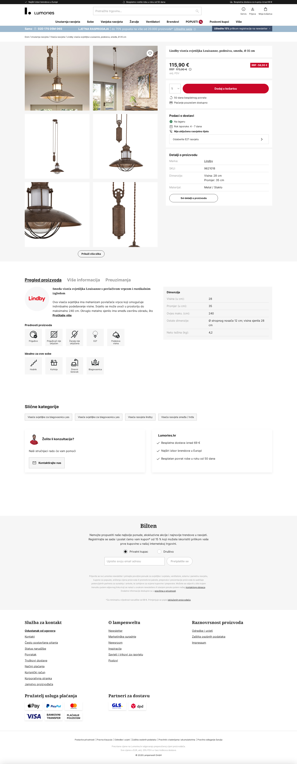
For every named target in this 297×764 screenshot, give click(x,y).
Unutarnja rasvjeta (40, 36)
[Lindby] (37, 299)
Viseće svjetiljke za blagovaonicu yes (48, 417)
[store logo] (39, 11)
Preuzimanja (118, 279)
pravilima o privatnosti (165, 590)
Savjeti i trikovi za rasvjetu (125, 654)
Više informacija (83, 279)
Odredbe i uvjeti (202, 631)
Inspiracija (115, 648)
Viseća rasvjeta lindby (140, 417)
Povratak (30, 654)
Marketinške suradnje (122, 636)
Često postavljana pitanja (41, 642)
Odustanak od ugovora (40, 630)
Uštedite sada (183, 29)
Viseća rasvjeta (57, 36)
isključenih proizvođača (179, 599)
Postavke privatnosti (85, 739)
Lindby (208, 161)
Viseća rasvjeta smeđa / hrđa (177, 417)
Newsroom (115, 642)
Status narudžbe (35, 648)
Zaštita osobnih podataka (208, 636)
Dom (27, 36)
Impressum (199, 642)
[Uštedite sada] (148, 29)
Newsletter (115, 631)
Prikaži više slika (91, 253)
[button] (57, 146)
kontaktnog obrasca (195, 587)
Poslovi (113, 660)
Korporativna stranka (38, 678)
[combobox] (147, 11)
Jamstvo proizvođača (39, 684)
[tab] (43, 280)
